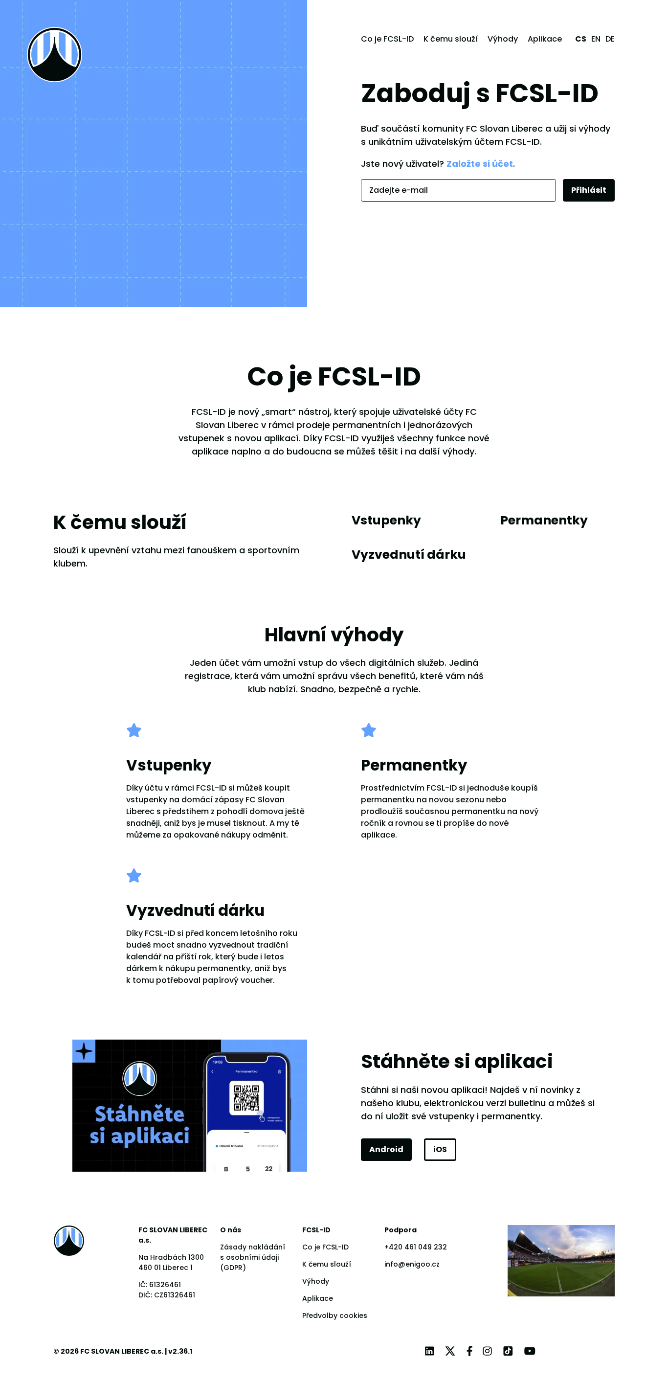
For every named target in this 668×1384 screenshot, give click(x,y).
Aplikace (545, 39)
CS (580, 39)
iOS (440, 1149)
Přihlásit (588, 190)
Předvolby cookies (334, 1315)
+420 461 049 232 (415, 1247)
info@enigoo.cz (412, 1264)
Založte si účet (479, 164)
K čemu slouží (450, 39)
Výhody (503, 39)
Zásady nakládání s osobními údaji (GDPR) (252, 1257)
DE (610, 39)
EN (596, 39)
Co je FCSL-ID (387, 39)
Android (386, 1149)
